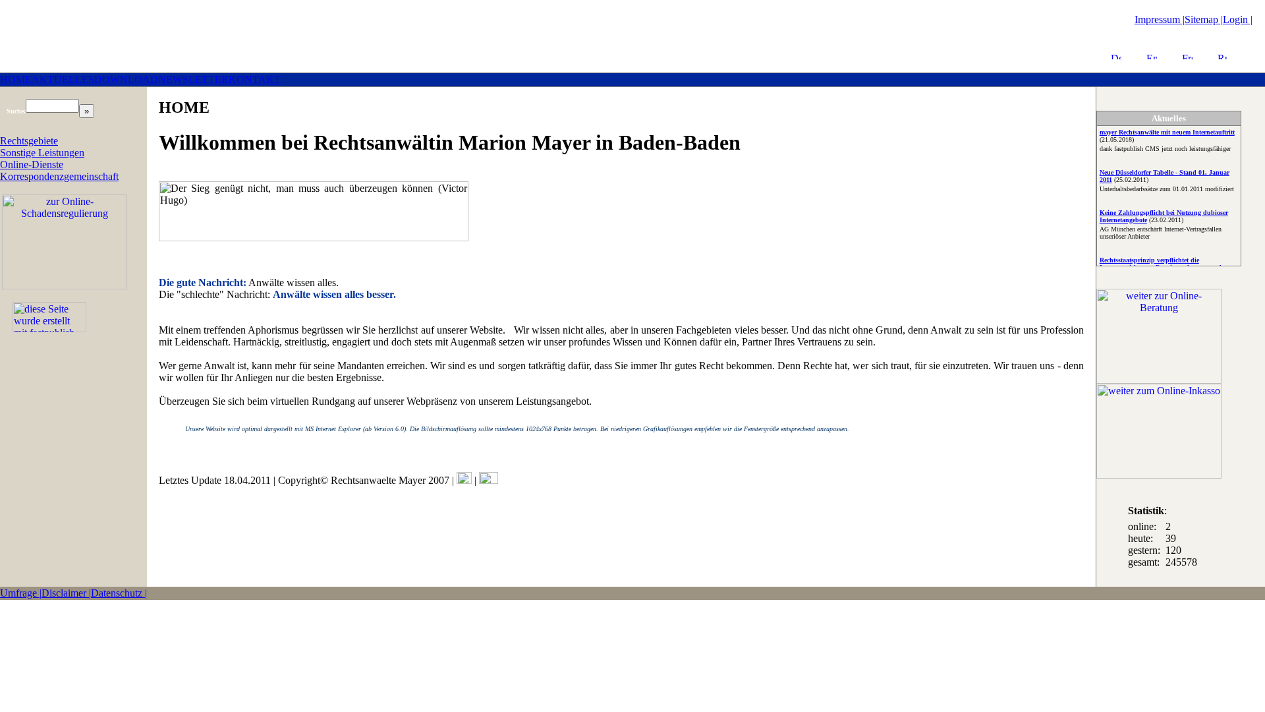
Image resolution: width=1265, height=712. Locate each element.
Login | (1237, 19)
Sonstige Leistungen (42, 152)
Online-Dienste (31, 164)
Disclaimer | (66, 593)
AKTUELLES (63, 79)
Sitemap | (1204, 19)
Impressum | (1160, 19)
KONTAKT (255, 79)
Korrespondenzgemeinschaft (59, 176)
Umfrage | (21, 593)
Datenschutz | (119, 593)
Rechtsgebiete (29, 140)
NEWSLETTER (193, 79)
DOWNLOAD (126, 79)
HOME (16, 79)
